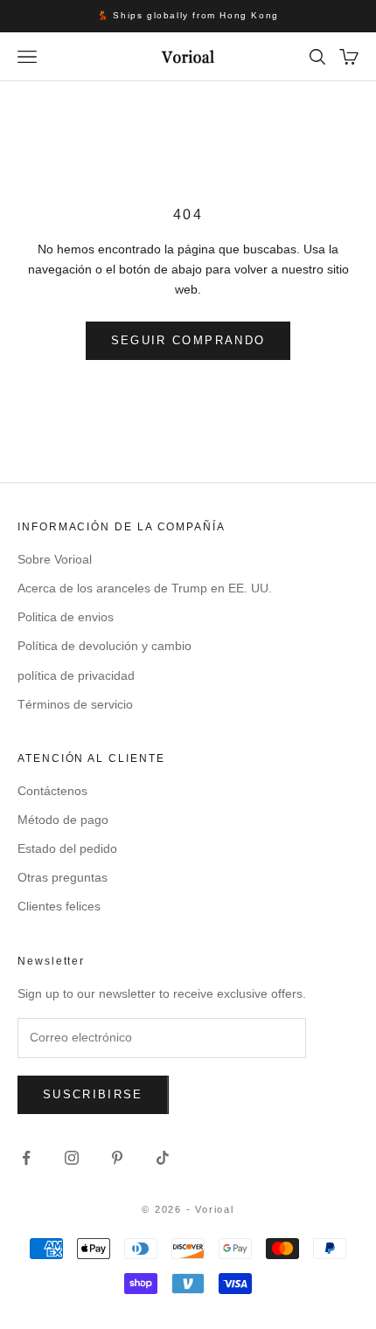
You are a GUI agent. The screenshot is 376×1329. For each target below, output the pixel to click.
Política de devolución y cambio (104, 646)
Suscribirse (93, 1094)
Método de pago (62, 820)
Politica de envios (65, 617)
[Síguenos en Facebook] (26, 1157)
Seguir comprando (188, 340)
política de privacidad (76, 675)
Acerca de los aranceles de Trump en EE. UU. (144, 588)
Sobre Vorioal (54, 559)
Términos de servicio (75, 704)
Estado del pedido (67, 848)
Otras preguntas (62, 877)
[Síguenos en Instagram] (71, 1157)
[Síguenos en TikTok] (162, 1157)
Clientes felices (59, 906)
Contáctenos (52, 791)
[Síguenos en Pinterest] (117, 1157)
